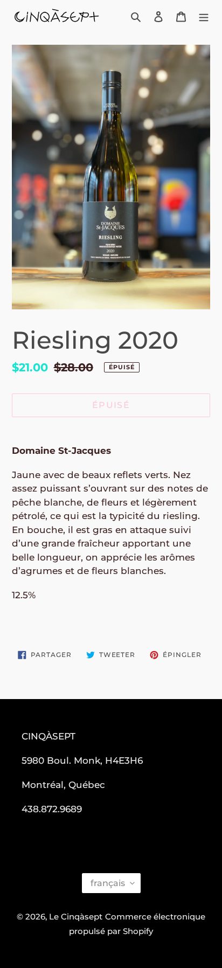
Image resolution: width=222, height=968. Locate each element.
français (108, 883)
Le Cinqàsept (75, 916)
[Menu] (203, 16)
